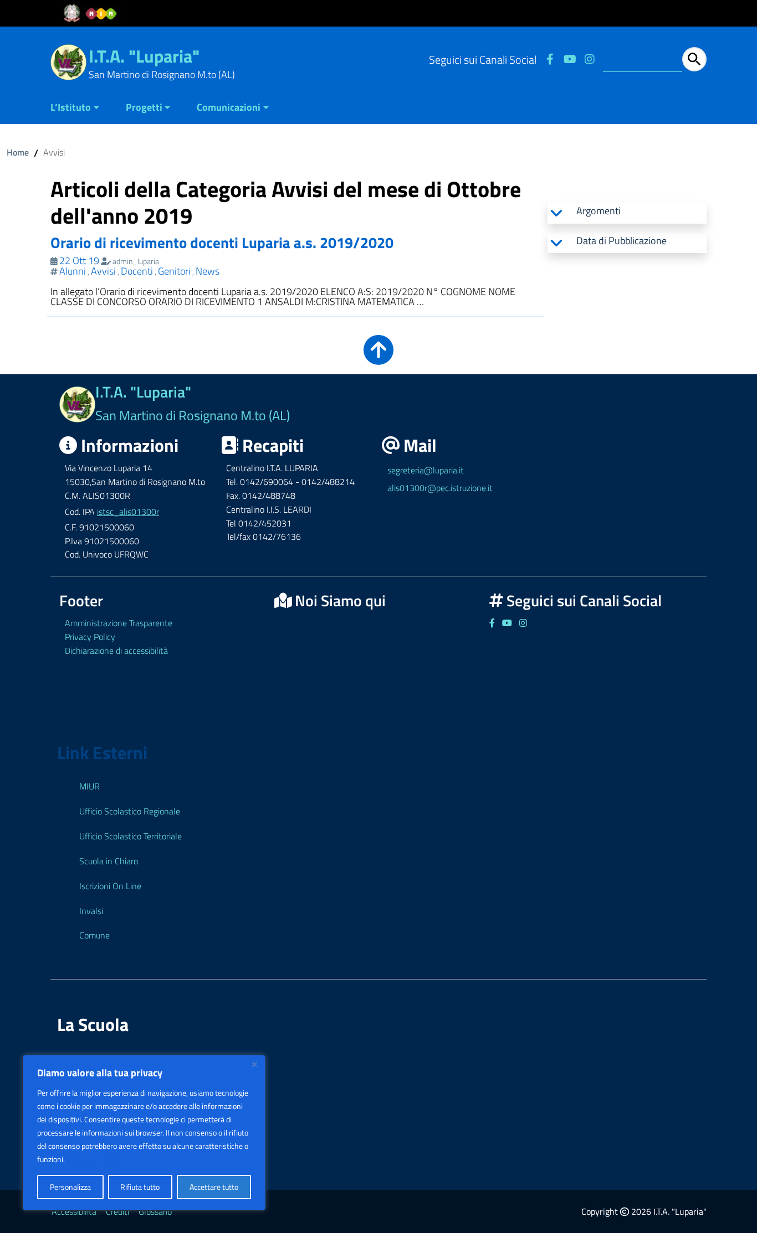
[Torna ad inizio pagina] (378, 357)
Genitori (174, 271)
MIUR (89, 786)
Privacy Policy (90, 636)
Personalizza (70, 1187)
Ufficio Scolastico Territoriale (130, 836)
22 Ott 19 (79, 260)
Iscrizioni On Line (110, 885)
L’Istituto (70, 107)
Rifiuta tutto (140, 1187)
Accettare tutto (214, 1187)
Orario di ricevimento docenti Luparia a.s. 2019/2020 (221, 242)
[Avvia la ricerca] (694, 59)
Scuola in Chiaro (108, 861)
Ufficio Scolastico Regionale (129, 811)
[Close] (254, 1064)
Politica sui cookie (95, 1159)
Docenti (137, 271)
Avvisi (103, 271)
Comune (94, 935)
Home (18, 152)
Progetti (144, 107)
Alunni (72, 271)
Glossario (155, 1211)
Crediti (117, 1211)
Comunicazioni (228, 107)
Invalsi (91, 910)
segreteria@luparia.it (425, 470)
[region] (144, 1133)
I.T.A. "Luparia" (144, 56)
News (207, 271)
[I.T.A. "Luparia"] (68, 61)
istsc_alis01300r (128, 511)
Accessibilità (74, 1211)
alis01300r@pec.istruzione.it (440, 487)
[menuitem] (81, 108)
